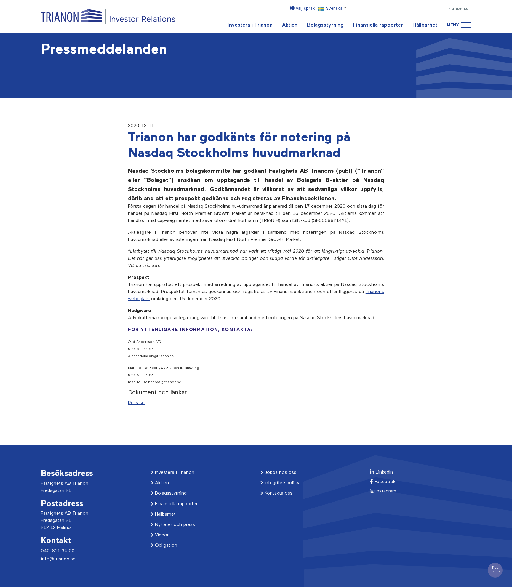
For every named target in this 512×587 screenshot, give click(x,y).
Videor (161, 535)
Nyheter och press (174, 524)
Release (136, 403)
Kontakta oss (277, 493)
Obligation (165, 545)
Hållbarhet (424, 25)
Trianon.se (457, 9)
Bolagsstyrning (325, 25)
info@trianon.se (58, 559)
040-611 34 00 (58, 551)
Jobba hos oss (279, 472)
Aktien (289, 25)
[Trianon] (108, 16)
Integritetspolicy (281, 483)
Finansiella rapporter (378, 25)
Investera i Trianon (250, 25)
